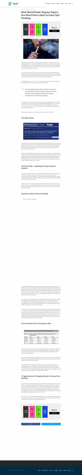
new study (54, 103)
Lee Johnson (23, 9)
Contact (50, 470)
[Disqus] (41, 442)
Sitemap (64, 470)
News (66, 3)
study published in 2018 (36, 81)
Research (27, 9)
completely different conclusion (27, 106)
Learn (62, 3)
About (39, 470)
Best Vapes (47, 3)
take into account (52, 313)
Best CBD (53, 3)
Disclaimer (56, 470)
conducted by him (31, 65)
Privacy (60, 470)
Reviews (58, 3)
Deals (70, 3)
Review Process (45, 470)
